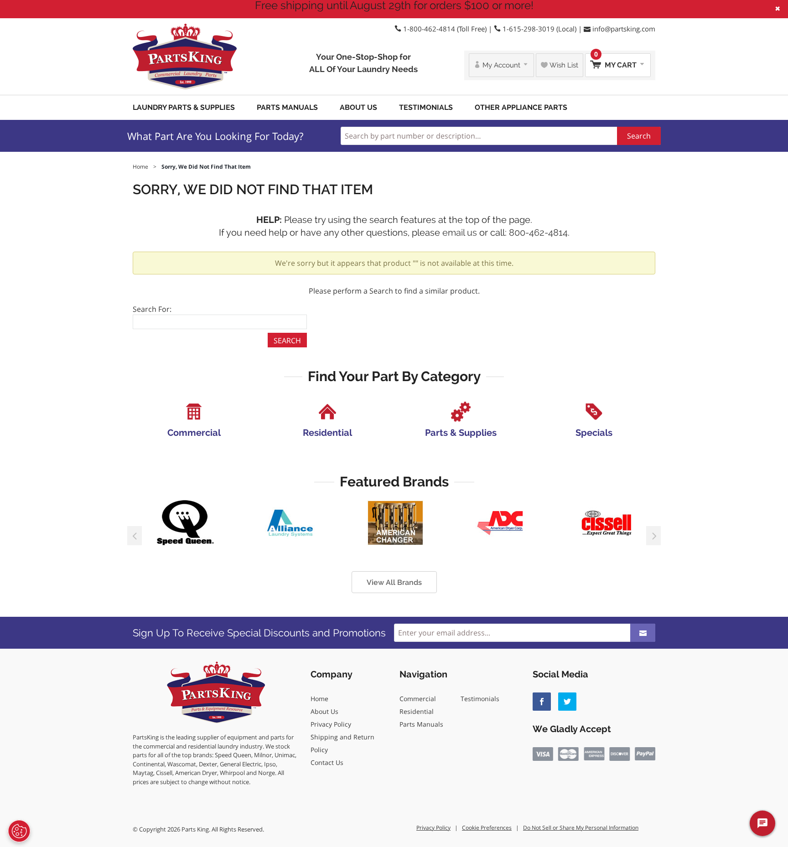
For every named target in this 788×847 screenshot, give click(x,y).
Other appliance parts (521, 107)
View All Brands (394, 582)
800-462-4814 (538, 232)
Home (319, 698)
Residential (416, 711)
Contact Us (327, 762)
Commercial (417, 698)
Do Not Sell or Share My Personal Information (580, 828)
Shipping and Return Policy (342, 743)
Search (639, 136)
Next (653, 535)
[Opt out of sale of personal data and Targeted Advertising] (19, 831)
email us (459, 232)
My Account (501, 65)
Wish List (563, 65)
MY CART (616, 61)
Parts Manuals (287, 107)
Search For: (152, 309)
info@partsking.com (623, 28)
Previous (134, 535)
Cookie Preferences (487, 828)
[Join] (642, 633)
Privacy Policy (331, 724)
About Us (358, 107)
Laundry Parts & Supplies (184, 107)
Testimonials (426, 107)
